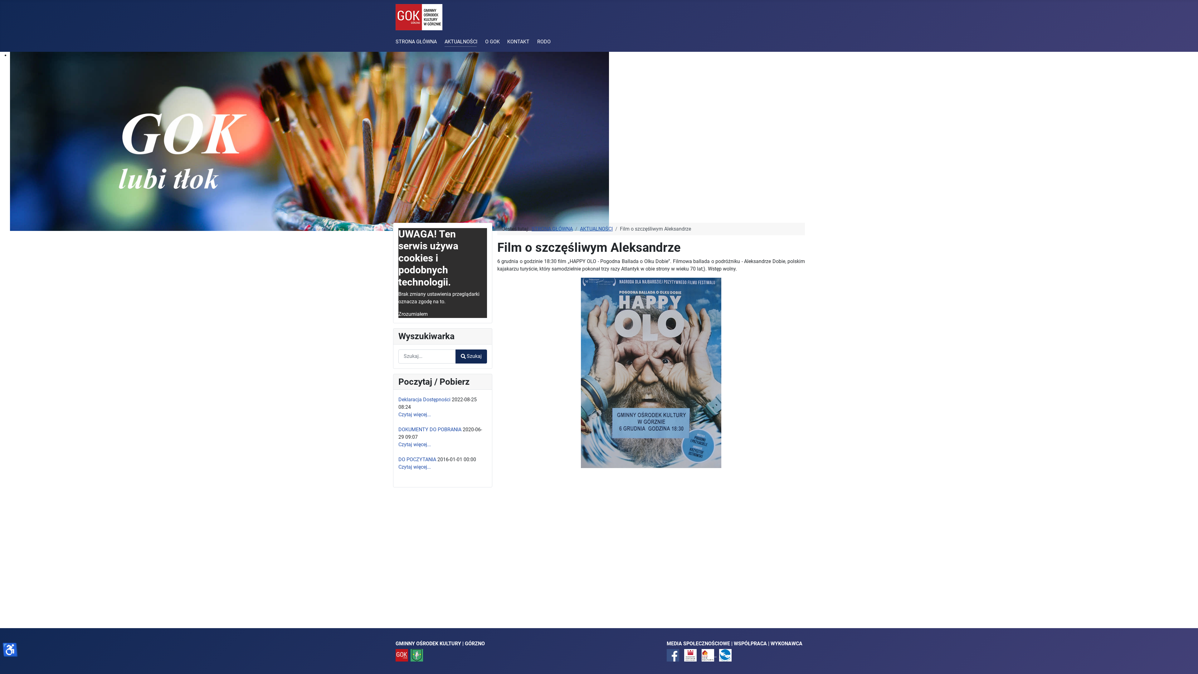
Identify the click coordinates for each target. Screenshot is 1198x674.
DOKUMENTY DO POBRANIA (429, 429)
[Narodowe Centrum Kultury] (690, 655)
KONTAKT (518, 42)
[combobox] (427, 356)
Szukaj (474, 356)
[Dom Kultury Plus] (709, 655)
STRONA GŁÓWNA (416, 42)
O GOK (492, 42)
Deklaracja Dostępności (424, 400)
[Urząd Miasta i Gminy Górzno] (417, 655)
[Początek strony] (1187, 662)
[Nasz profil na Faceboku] (673, 655)
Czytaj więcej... (414, 415)
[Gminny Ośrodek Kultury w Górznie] (402, 655)
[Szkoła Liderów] (725, 655)
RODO (544, 42)
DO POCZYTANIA (417, 459)
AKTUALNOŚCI (461, 42)
